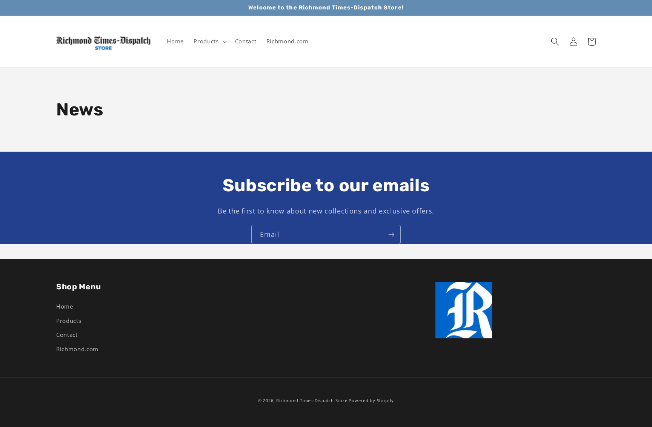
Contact (67, 335)
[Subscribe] (391, 234)
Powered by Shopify (371, 400)
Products (68, 321)
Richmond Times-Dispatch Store (311, 400)
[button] (209, 41)
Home (64, 306)
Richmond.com (77, 349)
